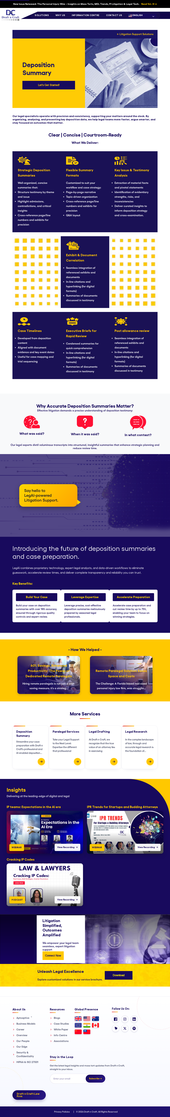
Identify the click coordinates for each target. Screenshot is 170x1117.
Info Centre (60, 1035)
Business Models (25, 1023)
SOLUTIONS (42, 15)
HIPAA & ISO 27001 (27, 1062)
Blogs (57, 1017)
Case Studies (61, 1023)
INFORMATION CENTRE (85, 15)
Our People (22, 1041)
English (137, 15)
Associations (61, 1041)
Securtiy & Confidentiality (25, 1054)
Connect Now (53, 955)
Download (119, 975)
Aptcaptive (24, 1017)
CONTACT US (114, 15)
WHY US (60, 15)
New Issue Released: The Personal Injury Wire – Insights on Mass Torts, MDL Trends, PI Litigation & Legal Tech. (85, 4)
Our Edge (21, 1046)
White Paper (61, 1029)
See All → (161, 785)
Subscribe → (95, 1078)
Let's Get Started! (49, 85)
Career (20, 1029)
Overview (21, 1035)
